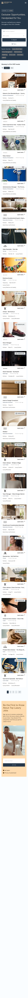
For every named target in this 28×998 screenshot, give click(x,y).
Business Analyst (7, 278)
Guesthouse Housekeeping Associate (13, 525)
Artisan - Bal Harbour (9, 311)
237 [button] (19, 692)
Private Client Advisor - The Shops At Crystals (14, 650)
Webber (5, 431)
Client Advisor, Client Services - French (14, 587)
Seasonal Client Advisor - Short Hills (13, 619)
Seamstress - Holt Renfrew (10, 556)
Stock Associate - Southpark (11, 371)
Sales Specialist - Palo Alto (10, 249)
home (4, 10)
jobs (11, 10)
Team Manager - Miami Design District (13, 494)
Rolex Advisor (7, 156)
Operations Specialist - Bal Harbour (13, 679)
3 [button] (13, 692)
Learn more (20, 90)
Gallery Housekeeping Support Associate (14, 218)
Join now (14, 765)
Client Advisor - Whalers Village (12, 463)
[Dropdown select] (15, 36)
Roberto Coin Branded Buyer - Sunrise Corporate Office (14, 93)
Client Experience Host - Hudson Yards (14, 124)
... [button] (16, 692)
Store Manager (7, 343)
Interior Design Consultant (10, 400)
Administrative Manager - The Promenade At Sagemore (14, 187)
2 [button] (10, 692)
